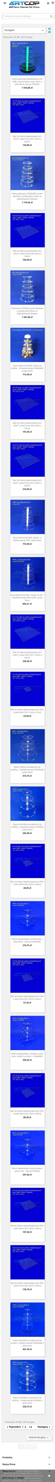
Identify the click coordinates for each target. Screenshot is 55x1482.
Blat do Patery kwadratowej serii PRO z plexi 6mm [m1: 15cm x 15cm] (27, 711)
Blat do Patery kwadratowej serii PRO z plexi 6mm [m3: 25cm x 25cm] (27, 997)
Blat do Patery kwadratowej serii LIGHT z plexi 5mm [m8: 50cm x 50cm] (27, 253)
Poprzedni (13, 1427)
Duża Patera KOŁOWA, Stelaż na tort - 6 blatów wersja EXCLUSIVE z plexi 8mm (27, 598)
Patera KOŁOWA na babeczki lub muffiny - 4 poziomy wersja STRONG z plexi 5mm (27, 827)
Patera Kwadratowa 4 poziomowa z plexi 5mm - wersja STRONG (27, 1169)
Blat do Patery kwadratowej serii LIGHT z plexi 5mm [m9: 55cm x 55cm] (27, 426)
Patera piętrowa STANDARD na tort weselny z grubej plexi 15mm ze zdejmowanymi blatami (27, 196)
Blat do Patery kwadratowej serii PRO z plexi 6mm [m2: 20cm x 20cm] (27, 883)
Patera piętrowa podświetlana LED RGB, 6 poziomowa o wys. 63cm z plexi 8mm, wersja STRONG (27, 81)
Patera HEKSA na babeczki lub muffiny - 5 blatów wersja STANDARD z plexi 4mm (27, 770)
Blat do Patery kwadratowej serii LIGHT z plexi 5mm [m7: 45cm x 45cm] (27, 139)
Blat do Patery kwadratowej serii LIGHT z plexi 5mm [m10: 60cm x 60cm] (27, 483)
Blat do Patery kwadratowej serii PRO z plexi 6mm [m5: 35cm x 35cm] (27, 1227)
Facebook (21, 1446)
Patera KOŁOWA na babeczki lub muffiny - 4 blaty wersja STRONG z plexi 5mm (27, 1400)
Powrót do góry (39, 1437)
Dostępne (24, 30)
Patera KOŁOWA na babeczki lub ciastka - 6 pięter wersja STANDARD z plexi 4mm (27, 1343)
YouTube (27, 1446)
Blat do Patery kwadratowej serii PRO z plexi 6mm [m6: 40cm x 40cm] (27, 1284)
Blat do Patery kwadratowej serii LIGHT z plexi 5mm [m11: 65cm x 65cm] (27, 655)
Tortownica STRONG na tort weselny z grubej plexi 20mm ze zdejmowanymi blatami (27, 311)
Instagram (34, 1446)
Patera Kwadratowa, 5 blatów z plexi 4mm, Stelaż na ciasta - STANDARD (27, 1055)
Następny (44, 1427)
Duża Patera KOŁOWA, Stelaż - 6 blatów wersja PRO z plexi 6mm (27, 539)
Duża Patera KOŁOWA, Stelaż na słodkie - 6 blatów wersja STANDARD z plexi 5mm (27, 368)
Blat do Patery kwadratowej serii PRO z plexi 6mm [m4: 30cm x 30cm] (27, 1112)
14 (30, 1426)
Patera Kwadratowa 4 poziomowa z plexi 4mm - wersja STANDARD (27, 940)
